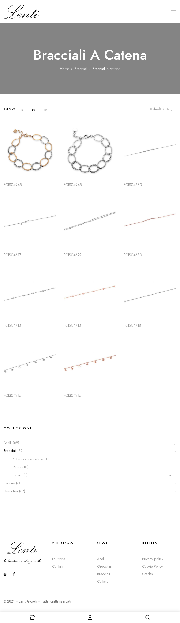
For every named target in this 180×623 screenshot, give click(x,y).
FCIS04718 (132, 325)
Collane (9, 483)
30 (33, 110)
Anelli (7, 442)
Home (64, 68)
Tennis (17, 475)
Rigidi (17, 467)
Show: (10, 109)
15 (21, 110)
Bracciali (80, 68)
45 (45, 110)
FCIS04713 (12, 325)
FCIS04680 (133, 184)
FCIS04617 (12, 255)
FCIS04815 (12, 395)
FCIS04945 (13, 184)
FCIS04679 (73, 255)
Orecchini (11, 491)
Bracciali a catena (29, 459)
